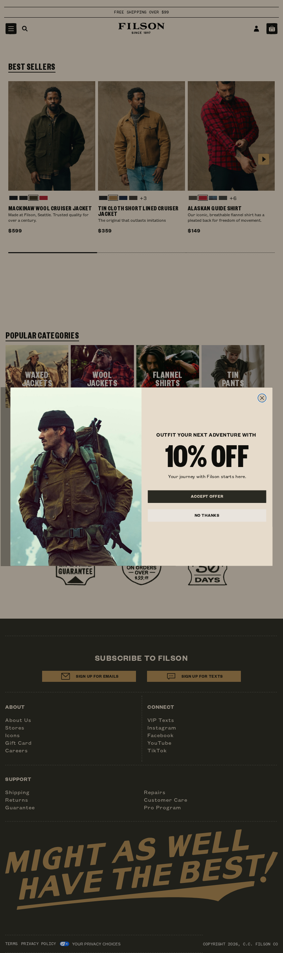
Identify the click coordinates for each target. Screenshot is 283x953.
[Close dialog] (262, 398)
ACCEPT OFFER (207, 496)
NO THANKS (207, 515)
